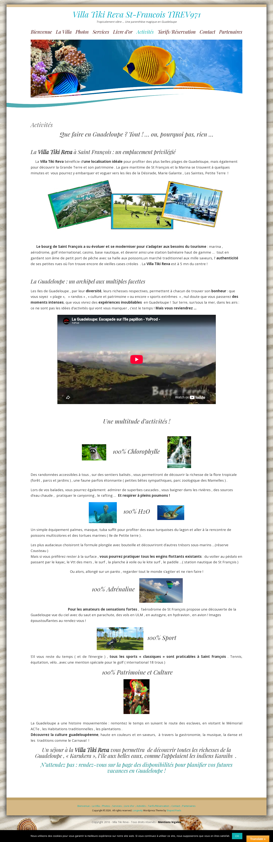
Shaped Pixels (174, 810)
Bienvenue (41, 32)
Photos (82, 32)
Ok (237, 836)
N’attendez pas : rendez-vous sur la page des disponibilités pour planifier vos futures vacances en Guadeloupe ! (137, 767)
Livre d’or (123, 32)
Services (101, 32)
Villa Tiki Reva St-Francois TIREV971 (137, 14)
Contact (207, 32)
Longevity (138, 810)
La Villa (64, 32)
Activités (145, 32)
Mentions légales (169, 822)
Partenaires (230, 32)
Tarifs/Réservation (177, 32)
